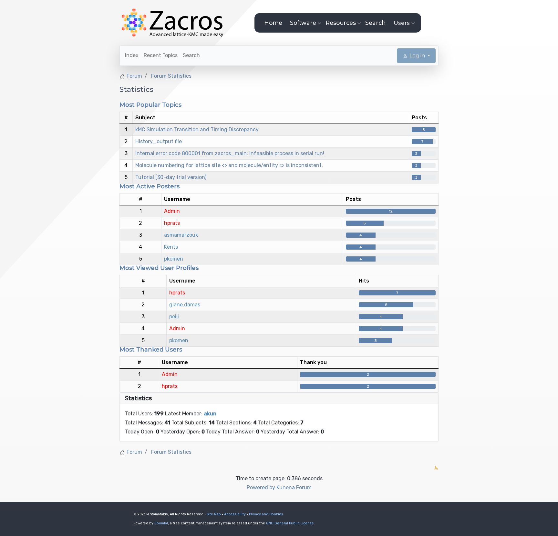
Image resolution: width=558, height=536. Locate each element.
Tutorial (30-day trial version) (170, 177)
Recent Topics (161, 55)
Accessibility (235, 514)
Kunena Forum (294, 487)
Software (303, 22)
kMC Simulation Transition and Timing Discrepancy (197, 129)
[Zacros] (173, 22)
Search (375, 22)
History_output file (158, 141)
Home (273, 22)
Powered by (261, 487)
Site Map (214, 514)
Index (132, 55)
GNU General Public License (290, 523)
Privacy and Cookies (266, 514)
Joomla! (161, 523)
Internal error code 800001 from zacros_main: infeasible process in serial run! (229, 153)
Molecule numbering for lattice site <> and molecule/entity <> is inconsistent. (229, 165)
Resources (341, 22)
